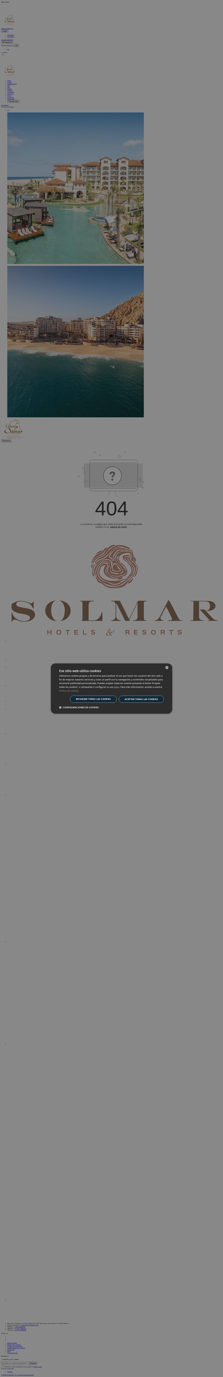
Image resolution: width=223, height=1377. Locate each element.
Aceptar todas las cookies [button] (141, 699)
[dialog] (111, 688)
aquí (116, 686)
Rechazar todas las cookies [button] (93, 699)
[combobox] (166, 667)
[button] (79, 707)
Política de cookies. (69, 690)
